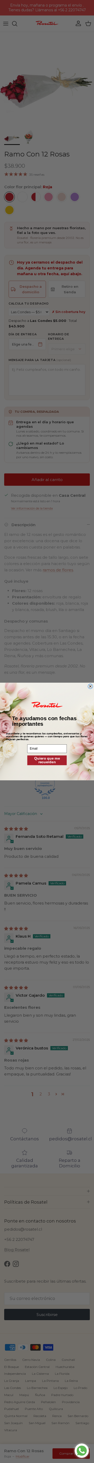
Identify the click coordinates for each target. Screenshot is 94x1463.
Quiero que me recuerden (47, 760)
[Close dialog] (90, 686)
